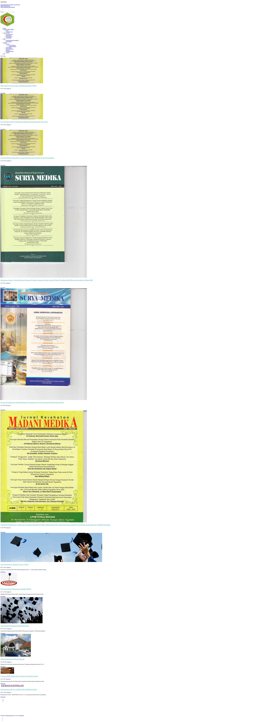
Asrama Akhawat (12, 46)
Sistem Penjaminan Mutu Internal (8, 7)
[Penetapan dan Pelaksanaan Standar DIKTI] (9, 586)
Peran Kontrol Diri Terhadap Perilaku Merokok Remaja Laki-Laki (24, 122)
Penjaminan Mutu (10, 51)
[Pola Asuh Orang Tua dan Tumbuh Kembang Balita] (22, 82)
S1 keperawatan (9, 34)
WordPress (21, 715)
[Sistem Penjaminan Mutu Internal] (16, 656)
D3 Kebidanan (9, 36)
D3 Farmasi (8, 38)
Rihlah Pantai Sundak (5, 5)
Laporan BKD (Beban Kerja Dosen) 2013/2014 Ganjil (19, 676)
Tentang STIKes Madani (8, 29)
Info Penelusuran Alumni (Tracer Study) (15, 564)
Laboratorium (9, 41)
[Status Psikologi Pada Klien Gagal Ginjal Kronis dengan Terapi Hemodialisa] (22, 155)
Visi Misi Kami (9, 31)
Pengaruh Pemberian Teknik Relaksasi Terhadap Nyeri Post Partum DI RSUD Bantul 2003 (32, 402)
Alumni (7, 52)
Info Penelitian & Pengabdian (12, 40)
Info (4, 53)
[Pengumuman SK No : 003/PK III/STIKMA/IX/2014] (12, 686)
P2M (4, 39)
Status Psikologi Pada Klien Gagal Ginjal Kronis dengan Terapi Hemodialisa (27, 158)
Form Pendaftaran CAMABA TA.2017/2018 (10, 4)
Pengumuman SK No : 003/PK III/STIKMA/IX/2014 (19, 689)
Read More (3, 93)
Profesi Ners (8, 35)
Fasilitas (5, 42)
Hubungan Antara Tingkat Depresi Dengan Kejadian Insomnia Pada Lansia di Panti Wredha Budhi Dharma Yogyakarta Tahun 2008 (47, 280)
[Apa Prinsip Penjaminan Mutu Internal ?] (22, 623)
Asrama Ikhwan (12, 45)
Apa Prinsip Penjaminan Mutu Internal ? (15, 626)
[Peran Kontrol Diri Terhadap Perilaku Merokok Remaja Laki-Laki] (22, 118)
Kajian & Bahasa (9, 48)
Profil (7, 30)
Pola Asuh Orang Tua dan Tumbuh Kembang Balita (18, 86)
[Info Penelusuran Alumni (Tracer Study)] (51, 561)
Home (4, 28)
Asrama (7, 44)
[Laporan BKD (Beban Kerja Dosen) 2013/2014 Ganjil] (7, 673)
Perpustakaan (9, 47)
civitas (8, 88)
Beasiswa (8, 50)
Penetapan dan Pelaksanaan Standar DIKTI (16, 589)
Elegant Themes (9, 715)
